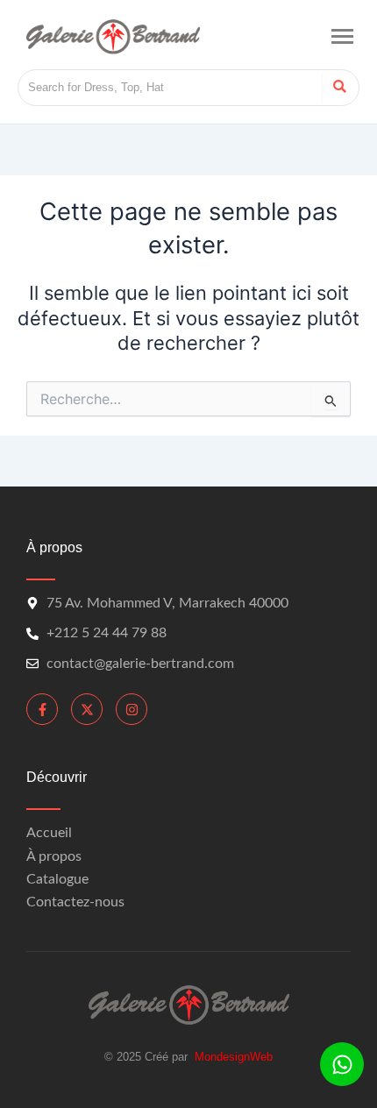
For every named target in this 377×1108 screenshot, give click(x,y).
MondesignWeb (234, 1056)
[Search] (340, 87)
